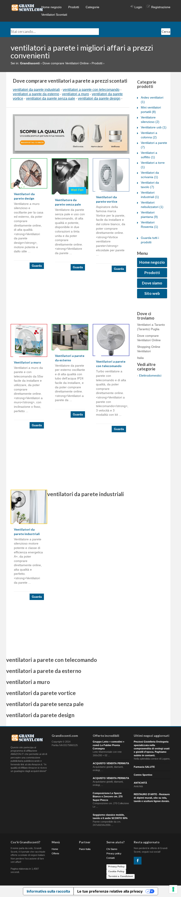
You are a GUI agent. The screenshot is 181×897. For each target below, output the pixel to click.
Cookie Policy (116, 871)
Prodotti (73, 7)
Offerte (55, 853)
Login (138, 7)
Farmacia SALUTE (144, 767)
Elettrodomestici (150, 375)
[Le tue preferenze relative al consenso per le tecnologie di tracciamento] (173, 889)
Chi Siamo (111, 849)
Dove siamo (152, 283)
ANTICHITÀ (140, 782)
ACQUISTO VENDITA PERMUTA (111, 763)
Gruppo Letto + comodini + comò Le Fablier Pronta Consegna (108, 745)
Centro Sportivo (143, 774)
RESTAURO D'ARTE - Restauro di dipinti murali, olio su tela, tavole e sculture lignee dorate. (152, 797)
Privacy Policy (116, 866)
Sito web (152, 293)
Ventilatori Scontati (54, 14)
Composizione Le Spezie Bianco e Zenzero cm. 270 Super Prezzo (108, 796)
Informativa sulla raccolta (48, 891)
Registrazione (160, 7)
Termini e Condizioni (120, 876)
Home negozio (51, 7)
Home (55, 849)
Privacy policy (113, 853)
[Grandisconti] (27, 7)
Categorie (92, 7)
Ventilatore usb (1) (153, 127)
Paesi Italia (84, 849)
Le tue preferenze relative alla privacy (110, 891)
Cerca (166, 31)
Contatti (110, 858)
